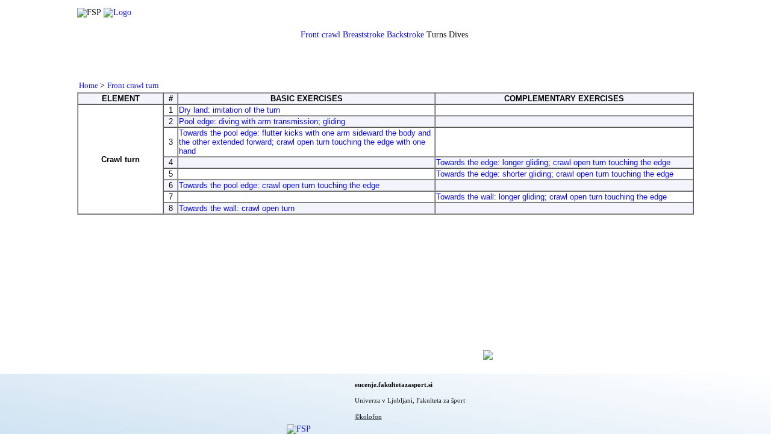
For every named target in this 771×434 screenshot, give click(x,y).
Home (89, 85)
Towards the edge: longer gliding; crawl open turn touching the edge (553, 162)
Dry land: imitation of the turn (229, 110)
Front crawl (320, 34)
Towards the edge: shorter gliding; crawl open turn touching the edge (554, 173)
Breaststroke (363, 34)
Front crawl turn (133, 85)
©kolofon (368, 416)
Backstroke (405, 34)
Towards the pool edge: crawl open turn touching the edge (279, 185)
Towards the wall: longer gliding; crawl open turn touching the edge (551, 196)
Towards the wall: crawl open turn (237, 208)
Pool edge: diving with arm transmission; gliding (262, 121)
